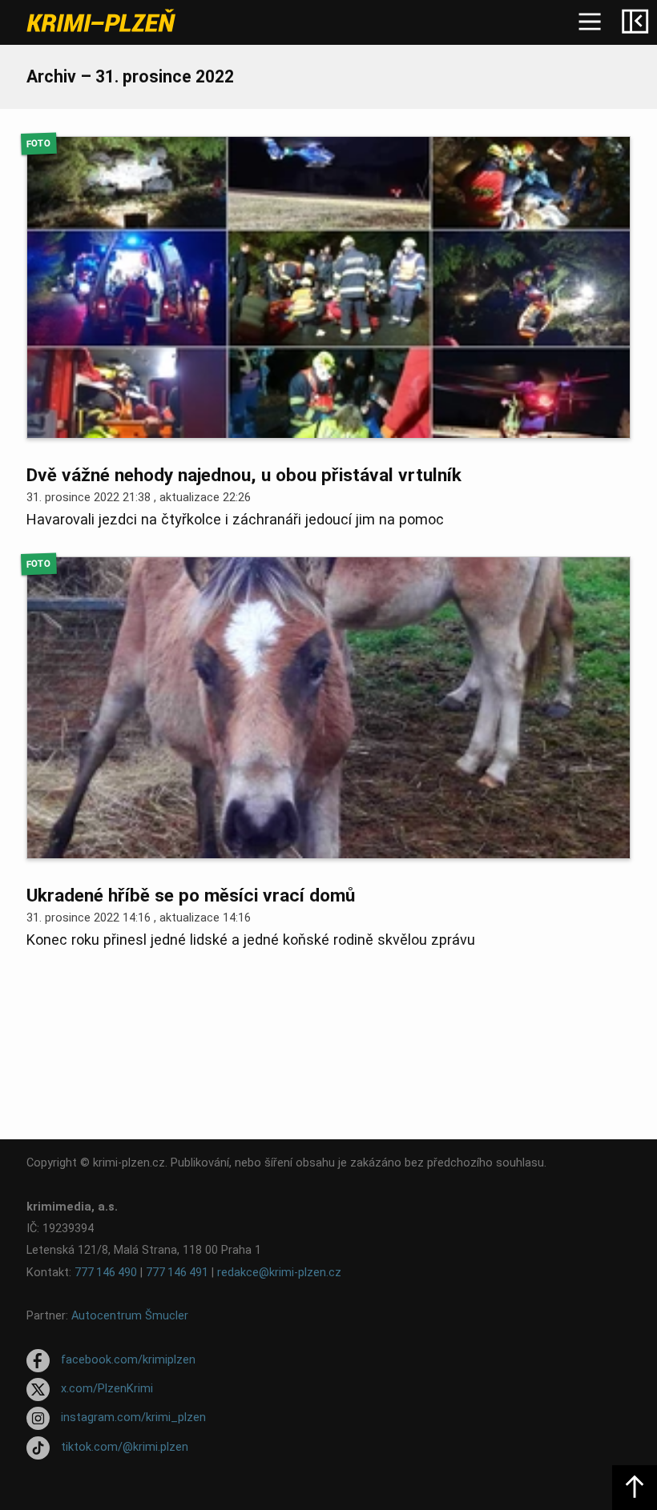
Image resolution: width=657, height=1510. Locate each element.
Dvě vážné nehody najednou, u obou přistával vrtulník (244, 475)
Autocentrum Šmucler (129, 1316)
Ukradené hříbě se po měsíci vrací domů (190, 895)
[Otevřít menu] (589, 22)
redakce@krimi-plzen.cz (279, 1272)
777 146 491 (177, 1272)
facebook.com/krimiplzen (128, 1360)
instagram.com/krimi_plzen (133, 1418)
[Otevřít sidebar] (634, 22)
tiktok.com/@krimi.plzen (124, 1447)
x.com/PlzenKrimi (107, 1389)
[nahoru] (634, 1487)
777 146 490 (106, 1272)
